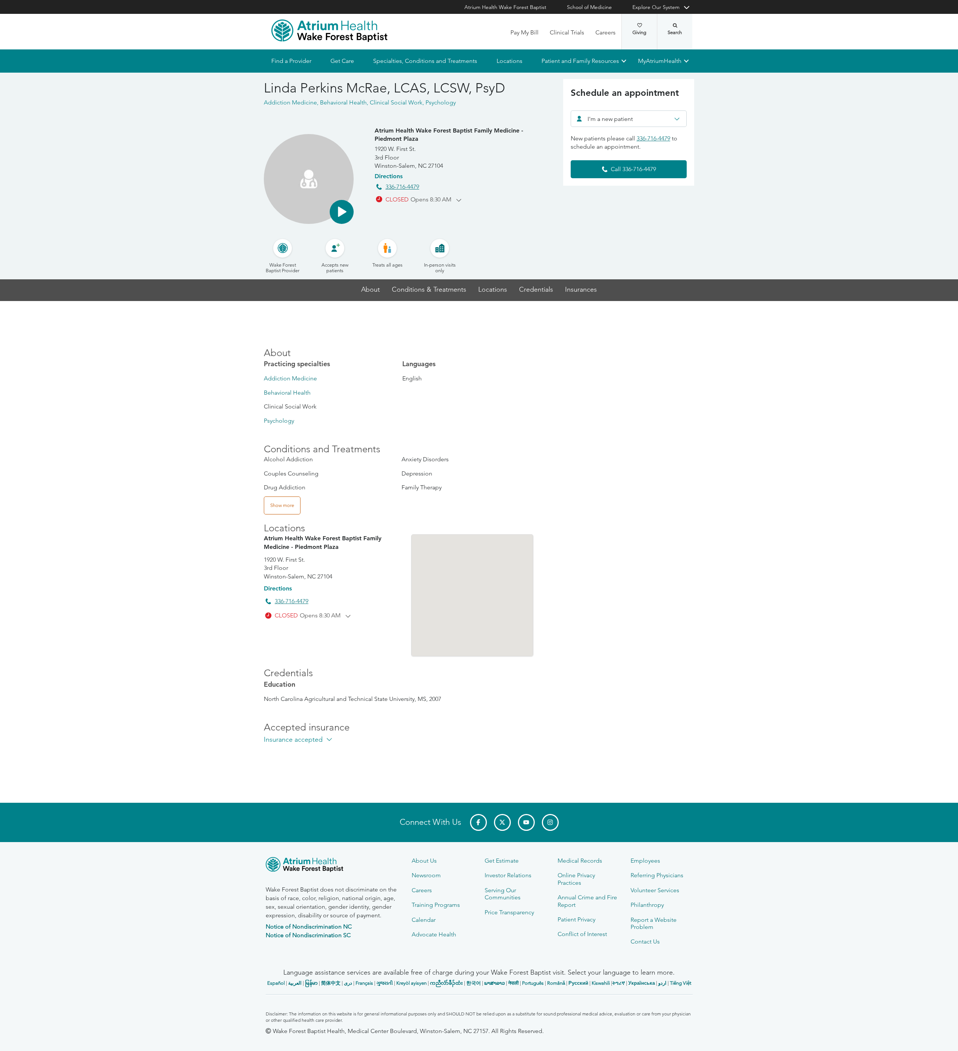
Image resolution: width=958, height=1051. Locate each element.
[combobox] (629, 118)
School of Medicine (589, 7)
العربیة (295, 983)
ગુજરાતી (384, 983)
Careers (605, 32)
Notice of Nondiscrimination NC (309, 926)
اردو (662, 983)
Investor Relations (508, 875)
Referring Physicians (657, 875)
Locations (509, 60)
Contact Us (645, 941)
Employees (645, 860)
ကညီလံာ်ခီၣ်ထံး (446, 983)
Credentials (536, 290)
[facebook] (478, 822)
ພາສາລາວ (494, 983)
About (370, 290)
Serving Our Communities (503, 894)
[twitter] (502, 822)
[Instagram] (550, 822)
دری (348, 983)
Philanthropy (647, 904)
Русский (578, 983)
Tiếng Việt (680, 983)
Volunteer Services (655, 890)
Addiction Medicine (290, 378)
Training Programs (436, 904)
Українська (641, 983)
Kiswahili (601, 983)
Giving (639, 32)
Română (556, 983)
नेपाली (513, 983)
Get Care (342, 60)
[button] (342, 212)
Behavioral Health (287, 392)
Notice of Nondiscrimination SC (308, 935)
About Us (424, 860)
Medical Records (580, 860)
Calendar (424, 919)
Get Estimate (502, 860)
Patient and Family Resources (580, 60)
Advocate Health (434, 934)
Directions (389, 176)
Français (364, 983)
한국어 (473, 983)
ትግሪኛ (618, 983)
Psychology (279, 420)
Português (533, 983)
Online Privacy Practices (576, 879)
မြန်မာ (311, 983)
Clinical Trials (567, 32)
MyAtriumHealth (659, 60)
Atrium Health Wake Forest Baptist (505, 7)
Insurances (581, 290)
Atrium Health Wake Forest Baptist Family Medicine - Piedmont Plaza (449, 134)
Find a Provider (291, 60)
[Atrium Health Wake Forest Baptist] (329, 31)
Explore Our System (656, 7)
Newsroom (426, 875)
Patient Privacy (576, 919)
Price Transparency (509, 912)
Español (276, 983)
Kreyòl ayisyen (411, 983)
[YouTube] (526, 822)
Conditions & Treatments (429, 290)
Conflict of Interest (582, 934)
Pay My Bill (524, 32)
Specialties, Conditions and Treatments (425, 60)
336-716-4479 (402, 186)
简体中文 (331, 983)
